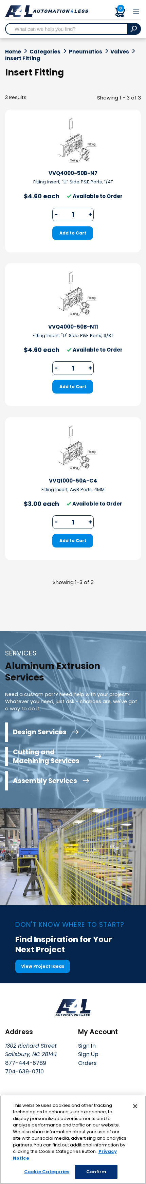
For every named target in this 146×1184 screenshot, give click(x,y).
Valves (119, 51)
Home (13, 51)
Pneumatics (85, 51)
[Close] (135, 1106)
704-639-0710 (24, 1071)
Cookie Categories (46, 1171)
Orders (87, 1063)
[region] (73, 1139)
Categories (45, 51)
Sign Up (88, 1054)
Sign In (87, 1046)
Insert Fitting (22, 58)
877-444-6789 (25, 1063)
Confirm (96, 1171)
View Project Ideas (42, 966)
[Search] (134, 29)
